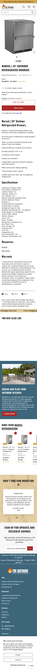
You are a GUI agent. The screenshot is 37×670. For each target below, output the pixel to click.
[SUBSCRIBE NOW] (30, 548)
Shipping (4, 98)
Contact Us (5, 603)
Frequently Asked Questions (11, 595)
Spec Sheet (6, 251)
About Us (5, 612)
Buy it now (18, 108)
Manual (4, 247)
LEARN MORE (9, 414)
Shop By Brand (7, 587)
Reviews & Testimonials (9, 598)
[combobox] (18, 12)
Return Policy (6, 601)
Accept (18, 655)
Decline (18, 660)
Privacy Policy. (17, 649)
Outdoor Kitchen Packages (10, 584)
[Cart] (28, 6)
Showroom (5, 615)
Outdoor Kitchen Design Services (12, 581)
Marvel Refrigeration (9, 75)
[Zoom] (34, 52)
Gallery (4, 617)
